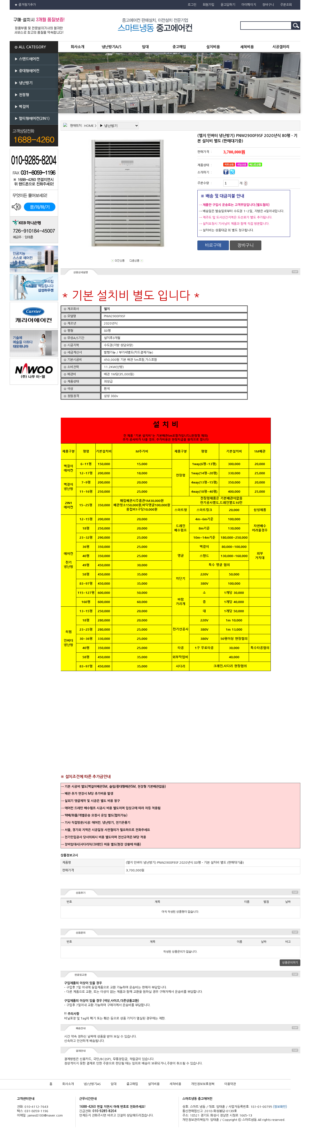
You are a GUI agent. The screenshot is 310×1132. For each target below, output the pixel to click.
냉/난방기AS (92, 1084)
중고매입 (179, 47)
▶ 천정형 (22, 95)
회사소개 (77, 47)
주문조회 (286, 4)
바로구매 (213, 245)
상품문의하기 (290, 962)
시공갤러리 (280, 47)
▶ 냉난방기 (23, 83)
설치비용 (213, 47)
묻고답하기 (228, 4)
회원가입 (208, 4)
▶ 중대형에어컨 (27, 71)
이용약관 (230, 1084)
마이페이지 (248, 4)
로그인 (192, 4)
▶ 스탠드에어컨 (27, 59)
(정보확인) (280, 1106)
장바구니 (268, 4)
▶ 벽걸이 (22, 106)
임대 (145, 47)
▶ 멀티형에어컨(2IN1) (32, 118)
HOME (89, 125)
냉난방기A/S (111, 47)
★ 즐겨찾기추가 (25, 4)
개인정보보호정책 (202, 1084)
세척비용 (247, 47)
